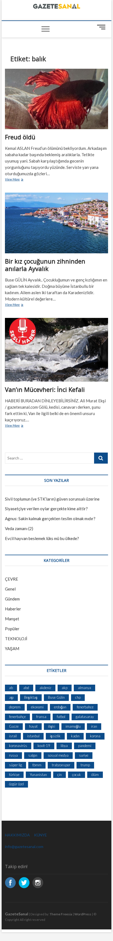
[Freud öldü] (56, 99)
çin (59, 774)
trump (85, 765)
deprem (15, 707)
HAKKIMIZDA (17, 835)
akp (64, 687)
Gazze (14, 726)
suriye (83, 755)
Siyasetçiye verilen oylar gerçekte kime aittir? (46, 508)
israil (13, 736)
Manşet (12, 618)
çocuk (76, 774)
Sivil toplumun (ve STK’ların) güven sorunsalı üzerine (52, 498)
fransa (41, 716)
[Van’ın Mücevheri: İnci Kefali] (56, 350)
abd (26, 687)
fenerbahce (85, 707)
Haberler (13, 608)
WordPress (82, 914)
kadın (75, 736)
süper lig (15, 765)
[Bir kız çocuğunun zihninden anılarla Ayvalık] (56, 223)
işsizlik (55, 736)
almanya (84, 687)
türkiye (14, 774)
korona (95, 736)
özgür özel (16, 784)
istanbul (33, 736)
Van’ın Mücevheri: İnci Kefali (45, 389)
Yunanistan (38, 774)
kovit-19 (44, 745)
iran (94, 726)
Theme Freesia (61, 914)
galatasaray (85, 716)
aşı (11, 697)
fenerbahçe (17, 716)
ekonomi (37, 707)
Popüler (12, 628)
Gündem (12, 598)
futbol (61, 716)
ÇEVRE (11, 578)
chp (78, 697)
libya (64, 745)
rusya (13, 755)
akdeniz (45, 687)
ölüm (95, 774)
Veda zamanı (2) (19, 528)
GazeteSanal (16, 913)
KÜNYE (40, 835)
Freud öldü (20, 137)
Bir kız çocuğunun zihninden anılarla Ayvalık (45, 265)
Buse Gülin (56, 697)
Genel (10, 588)
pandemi (84, 745)
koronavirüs (18, 745)
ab (11, 687)
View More (16, 180)
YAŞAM (12, 648)
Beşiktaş (31, 697)
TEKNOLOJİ (16, 638)
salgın (32, 755)
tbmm (36, 765)
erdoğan (60, 707)
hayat (33, 726)
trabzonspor (61, 765)
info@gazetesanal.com (24, 846)
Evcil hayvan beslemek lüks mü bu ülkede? (42, 538)
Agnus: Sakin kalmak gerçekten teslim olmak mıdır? (50, 518)
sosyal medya (58, 755)
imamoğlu (73, 726)
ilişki (51, 726)
